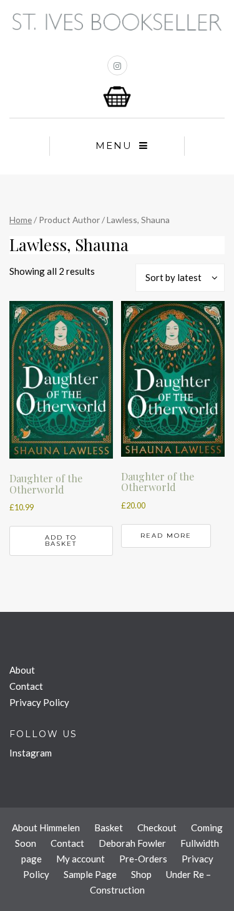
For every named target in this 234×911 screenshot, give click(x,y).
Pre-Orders (143, 858)
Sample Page (90, 874)
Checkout (157, 827)
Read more (166, 536)
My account (80, 858)
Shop (141, 874)
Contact (26, 686)
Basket (108, 827)
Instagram (30, 752)
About (22, 669)
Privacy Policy (39, 702)
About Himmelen (46, 827)
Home (20, 219)
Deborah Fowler (132, 843)
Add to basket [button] (61, 540)
